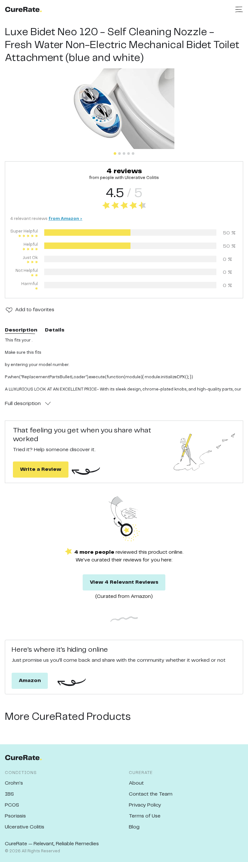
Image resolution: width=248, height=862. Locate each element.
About (136, 783)
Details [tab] (54, 330)
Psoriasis (15, 816)
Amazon (30, 680)
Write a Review (40, 469)
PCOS (12, 805)
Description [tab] (21, 330)
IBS (9, 794)
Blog (134, 827)
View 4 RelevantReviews (124, 582)
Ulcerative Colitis (24, 827)
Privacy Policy (145, 805)
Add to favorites (34, 309)
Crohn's (14, 783)
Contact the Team (150, 794)
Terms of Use (144, 816)
